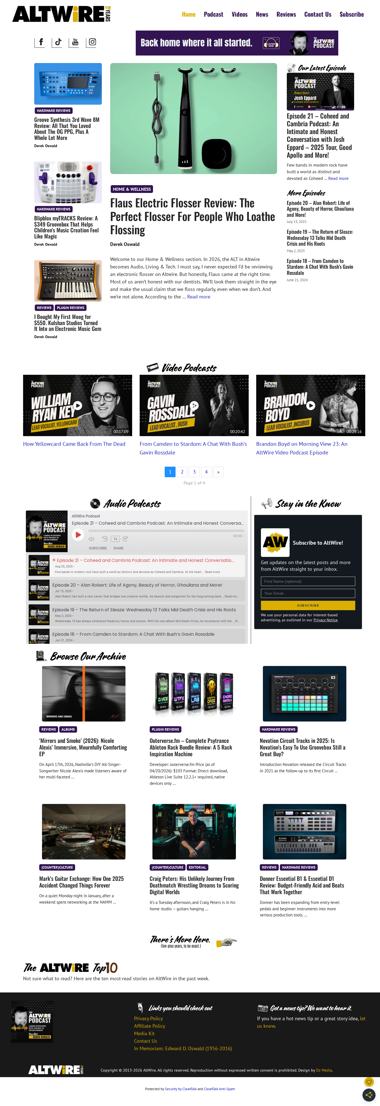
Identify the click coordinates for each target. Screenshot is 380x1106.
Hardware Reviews (53, 110)
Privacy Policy (148, 1018)
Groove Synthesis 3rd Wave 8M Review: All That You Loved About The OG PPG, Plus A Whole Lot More (67, 128)
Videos (240, 13)
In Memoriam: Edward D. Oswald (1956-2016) (183, 1048)
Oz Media (324, 1070)
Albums (68, 729)
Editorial (197, 867)
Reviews (286, 13)
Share (118, 548)
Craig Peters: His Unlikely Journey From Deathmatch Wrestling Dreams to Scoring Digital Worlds (194, 885)
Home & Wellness (132, 189)
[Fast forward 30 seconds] (128, 538)
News (262, 13)
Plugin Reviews (70, 307)
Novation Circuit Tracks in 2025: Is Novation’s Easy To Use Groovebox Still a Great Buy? (303, 747)
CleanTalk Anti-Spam (219, 1089)
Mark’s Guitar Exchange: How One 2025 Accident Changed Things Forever (81, 881)
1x (115, 539)
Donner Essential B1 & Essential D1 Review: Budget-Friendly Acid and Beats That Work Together (302, 885)
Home (189, 13)
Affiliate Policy (149, 1026)
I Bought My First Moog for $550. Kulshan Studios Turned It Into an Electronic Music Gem (67, 322)
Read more (198, 296)
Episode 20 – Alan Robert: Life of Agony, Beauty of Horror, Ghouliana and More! (320, 208)
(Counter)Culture (57, 867)
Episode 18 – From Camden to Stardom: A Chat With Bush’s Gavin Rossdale (320, 266)
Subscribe (352, 13)
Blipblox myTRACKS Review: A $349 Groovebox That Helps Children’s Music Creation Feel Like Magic (66, 227)
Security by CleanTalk (181, 1089)
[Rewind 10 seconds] (105, 538)
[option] (137, 566)
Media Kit (144, 1033)
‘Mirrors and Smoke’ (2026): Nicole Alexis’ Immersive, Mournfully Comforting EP (83, 747)
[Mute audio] (94, 538)
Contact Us (317, 13)
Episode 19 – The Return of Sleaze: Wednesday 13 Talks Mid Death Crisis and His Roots (320, 237)
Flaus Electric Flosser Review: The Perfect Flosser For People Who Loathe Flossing (192, 216)
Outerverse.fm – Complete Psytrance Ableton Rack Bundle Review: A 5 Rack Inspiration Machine (191, 747)
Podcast (213, 13)
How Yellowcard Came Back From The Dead (74, 444)
